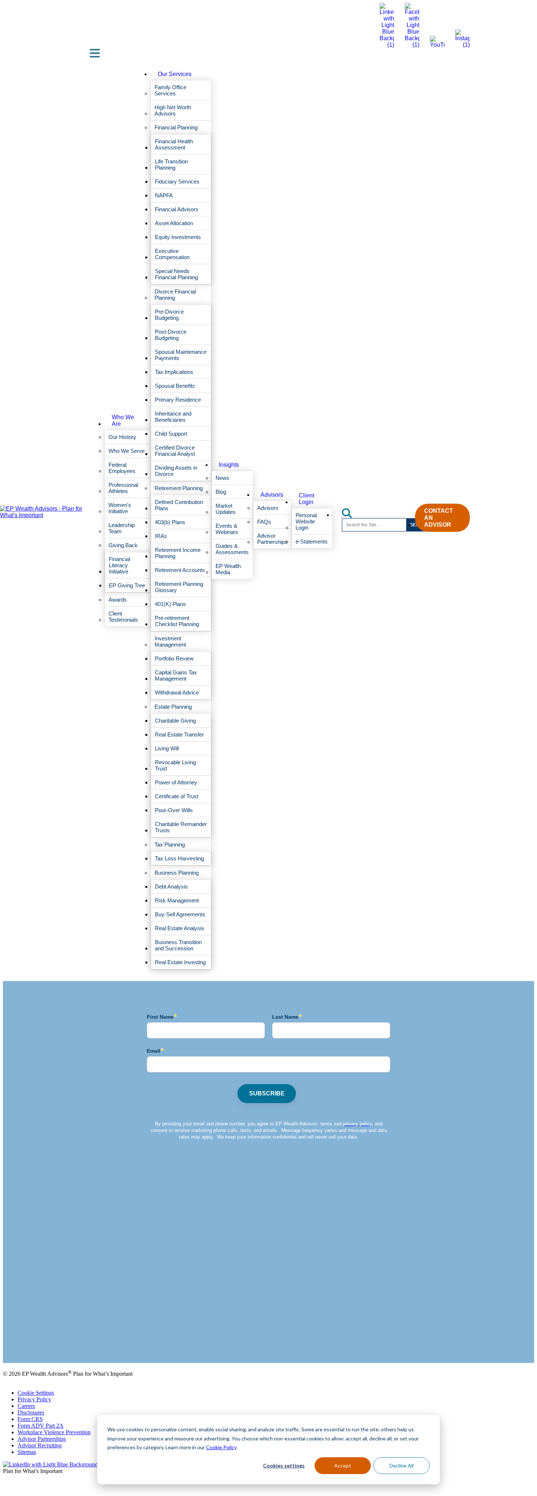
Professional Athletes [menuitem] (123, 488)
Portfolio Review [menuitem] (174, 658)
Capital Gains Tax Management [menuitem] (176, 675)
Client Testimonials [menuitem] (123, 616)
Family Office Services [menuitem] (170, 90)
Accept (342, 1465)
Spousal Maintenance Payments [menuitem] (180, 355)
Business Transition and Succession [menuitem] (178, 945)
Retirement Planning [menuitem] (179, 488)
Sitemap (27, 1452)
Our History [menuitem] (122, 437)
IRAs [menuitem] (161, 536)
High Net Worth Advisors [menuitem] (173, 110)
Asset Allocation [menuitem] (174, 223)
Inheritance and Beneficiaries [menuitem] (173, 416)
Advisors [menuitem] (271, 495)
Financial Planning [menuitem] (176, 127)
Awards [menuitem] (117, 599)
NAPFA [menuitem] (164, 195)
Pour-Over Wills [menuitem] (174, 810)
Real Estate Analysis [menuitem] (179, 928)
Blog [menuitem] (221, 492)
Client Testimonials (25, 1341)
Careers (26, 1406)
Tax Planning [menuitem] (170, 844)
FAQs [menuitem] (264, 522)
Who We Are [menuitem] (123, 420)
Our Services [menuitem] (174, 74)
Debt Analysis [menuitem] (171, 886)
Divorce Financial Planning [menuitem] (175, 294)
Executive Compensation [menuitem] (172, 254)
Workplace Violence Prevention (54, 1432)
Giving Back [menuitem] (123, 545)
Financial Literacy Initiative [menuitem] (119, 565)
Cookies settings (284, 1465)
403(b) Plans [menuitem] (170, 522)
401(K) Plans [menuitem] (170, 604)
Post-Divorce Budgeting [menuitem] (170, 335)
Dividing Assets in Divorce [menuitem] (176, 471)
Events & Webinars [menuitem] (227, 529)
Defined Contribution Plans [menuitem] (179, 505)
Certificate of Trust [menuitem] (176, 796)
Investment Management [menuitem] (170, 641)
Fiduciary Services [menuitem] (177, 181)
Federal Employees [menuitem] (122, 468)
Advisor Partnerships (42, 1439)
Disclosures (31, 1412)
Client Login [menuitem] (306, 498)
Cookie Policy (221, 1447)
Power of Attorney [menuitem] (176, 782)
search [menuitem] (351, 511)
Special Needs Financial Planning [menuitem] (176, 274)
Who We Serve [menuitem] (126, 451)
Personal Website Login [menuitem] (306, 521)
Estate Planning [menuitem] (173, 707)
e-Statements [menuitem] (312, 541)
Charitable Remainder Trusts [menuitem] (181, 827)
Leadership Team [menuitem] (121, 528)
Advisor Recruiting (40, 1445)
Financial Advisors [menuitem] (176, 209)
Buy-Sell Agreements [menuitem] (180, 914)
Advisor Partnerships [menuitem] (272, 539)
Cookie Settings (36, 1393)
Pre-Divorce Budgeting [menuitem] (169, 314)
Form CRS (30, 1419)
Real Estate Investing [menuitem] (180, 962)
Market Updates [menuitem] (226, 509)
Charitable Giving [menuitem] (175, 720)
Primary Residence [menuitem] (178, 400)
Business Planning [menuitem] (177, 873)
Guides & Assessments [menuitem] (232, 549)
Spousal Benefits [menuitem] (175, 386)
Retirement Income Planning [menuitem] (178, 553)
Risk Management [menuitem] (177, 900)
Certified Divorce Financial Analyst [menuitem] (175, 450)
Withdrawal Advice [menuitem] (177, 692)
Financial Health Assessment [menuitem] (174, 144)
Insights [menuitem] (229, 465)
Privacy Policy (34, 1399)
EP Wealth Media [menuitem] (228, 569)
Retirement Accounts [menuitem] (180, 570)
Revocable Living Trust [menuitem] (175, 765)
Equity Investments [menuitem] (178, 237)
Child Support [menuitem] (171, 434)
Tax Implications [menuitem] (174, 372)
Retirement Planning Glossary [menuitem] (179, 587)
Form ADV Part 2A (41, 1426)
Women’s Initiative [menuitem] (119, 508)
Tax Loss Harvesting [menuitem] (179, 858)
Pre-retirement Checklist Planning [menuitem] (177, 621)
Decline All (401, 1465)
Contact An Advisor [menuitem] (438, 518)
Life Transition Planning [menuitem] (171, 164)
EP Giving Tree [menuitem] (127, 585)
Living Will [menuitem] (167, 748)
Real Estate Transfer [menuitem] (179, 734)
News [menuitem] (222, 478)
